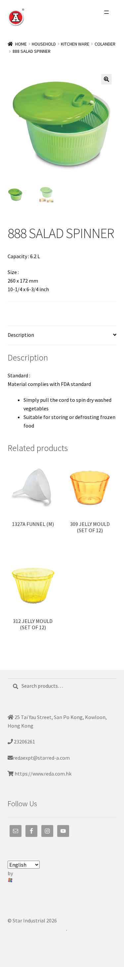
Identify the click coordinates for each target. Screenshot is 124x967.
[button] (106, 79)
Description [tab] (21, 334)
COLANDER (105, 44)
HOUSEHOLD (44, 44)
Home (21, 44)
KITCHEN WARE (75, 44)
